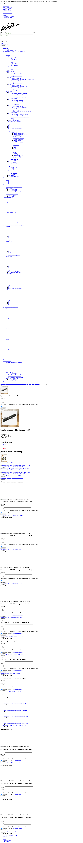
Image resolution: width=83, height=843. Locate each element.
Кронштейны (9, 91)
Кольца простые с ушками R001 (18, 81)
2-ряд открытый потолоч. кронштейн (19, 97)
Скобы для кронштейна (13, 120)
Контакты (5, 11)
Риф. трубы (13, 164)
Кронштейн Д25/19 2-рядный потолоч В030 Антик (12, 475)
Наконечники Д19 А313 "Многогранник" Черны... (12, 617)
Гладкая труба (14, 141)
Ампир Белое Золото (18, 142)
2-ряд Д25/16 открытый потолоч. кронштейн (21, 110)
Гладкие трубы (14, 163)
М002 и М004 (14, 63)
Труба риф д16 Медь (18, 156)
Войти (4, 15)
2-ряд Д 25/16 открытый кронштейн (19, 107)
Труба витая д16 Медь (18, 136)
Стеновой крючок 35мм (11, 50)
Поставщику (6, 841)
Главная (2, 384)
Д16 (9, 56)
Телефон (2, 399)
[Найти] (34, 32)
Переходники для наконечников (15, 128)
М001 (12, 62)
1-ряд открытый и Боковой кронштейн (19, 114)
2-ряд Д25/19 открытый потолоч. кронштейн (21, 111)
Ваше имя (3, 398)
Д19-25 (9, 77)
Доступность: (3, 438)
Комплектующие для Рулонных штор (14, 187)
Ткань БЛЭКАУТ (9, 188)
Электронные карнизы (8, 197)
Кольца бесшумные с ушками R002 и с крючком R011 (23, 79)
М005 (12, 58)
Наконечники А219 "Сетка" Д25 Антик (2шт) (11, 673)
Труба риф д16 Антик (18, 155)
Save (5, 448)
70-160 (7, 183)
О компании (6, 6)
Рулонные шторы (7, 185)
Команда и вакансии (7, 837)
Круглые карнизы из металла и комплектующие (13, 53)
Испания (13, 118)
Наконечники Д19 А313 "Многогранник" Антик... (12, 515)
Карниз (7, 52)
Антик (14, 143)
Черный (15, 153)
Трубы (7, 129)
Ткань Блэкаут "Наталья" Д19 (14, 189)
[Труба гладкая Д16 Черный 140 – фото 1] (10, 426)
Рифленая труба (14, 154)
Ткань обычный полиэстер (12, 194)
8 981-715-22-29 (8, 33)
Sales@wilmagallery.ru (5, 35)
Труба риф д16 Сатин (18, 157)
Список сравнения (7, 18)
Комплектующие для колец (14, 90)
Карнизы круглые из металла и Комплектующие (14, 51)
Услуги (4, 839)
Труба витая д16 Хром (18, 140)
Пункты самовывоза (7, 13)
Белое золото (16, 145)
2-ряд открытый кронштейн (17, 96)
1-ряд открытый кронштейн (17, 94)
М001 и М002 (14, 57)
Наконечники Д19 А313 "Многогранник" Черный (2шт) (13, 473)
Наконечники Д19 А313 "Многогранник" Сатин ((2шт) (13, 469)
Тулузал (12, 119)
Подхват (7, 49)
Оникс (14, 148)
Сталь (14, 150)
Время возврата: (4, 435)
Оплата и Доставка (7, 7)
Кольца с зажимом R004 (16, 76)
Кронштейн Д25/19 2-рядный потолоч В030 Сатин (12, 478)
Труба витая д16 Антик (18, 133)
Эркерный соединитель (13, 176)
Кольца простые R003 (16, 74)
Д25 (9, 66)
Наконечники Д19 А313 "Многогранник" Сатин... (12, 583)
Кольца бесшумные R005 (16, 73)
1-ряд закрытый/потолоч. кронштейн (19, 93)
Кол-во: (2, 440)
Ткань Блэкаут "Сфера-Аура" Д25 (15, 192)
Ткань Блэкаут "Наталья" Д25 (14, 190)
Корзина (2, 43)
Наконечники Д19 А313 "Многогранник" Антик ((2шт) (13, 462)
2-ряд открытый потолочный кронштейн (20, 117)
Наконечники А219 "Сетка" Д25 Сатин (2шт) (11, 691)
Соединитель (11, 175)
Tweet (4, 444)
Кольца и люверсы (10, 71)
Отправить (3, 408)
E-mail (2, 402)
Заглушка (8, 55)
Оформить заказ (4, 44)
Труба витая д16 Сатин (18, 138)
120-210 (7, 178)
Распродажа (5, 184)
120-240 (7, 180)
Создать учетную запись (8, 16)
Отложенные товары (7, 17)
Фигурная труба (14, 159)
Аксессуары (5, 48)
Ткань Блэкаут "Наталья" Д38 (14, 191)
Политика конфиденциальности (10, 835)
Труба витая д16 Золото (18, 135)
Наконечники (9, 122)
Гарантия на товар (7, 840)
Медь (14, 147)
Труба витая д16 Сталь (18, 139)
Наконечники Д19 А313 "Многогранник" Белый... (12, 549)
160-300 (7, 181)
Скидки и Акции (7, 10)
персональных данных (18, 406)
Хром (14, 152)
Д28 (9, 70)
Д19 (9, 60)
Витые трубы (14, 132)
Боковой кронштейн (15, 98)
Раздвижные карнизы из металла (10, 177)
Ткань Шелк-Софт (12, 196)
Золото (15, 146)
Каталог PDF (6, 9)
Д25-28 (9, 84)
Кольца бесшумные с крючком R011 (19, 86)
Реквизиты (5, 836)
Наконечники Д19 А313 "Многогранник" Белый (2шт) (13, 466)
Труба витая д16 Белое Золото (20, 134)
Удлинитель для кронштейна (14, 121)
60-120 (7, 182)
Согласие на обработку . (12, 406)
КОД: (2, 437)
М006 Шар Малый (15, 59)
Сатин (14, 149)
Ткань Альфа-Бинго (12, 195)
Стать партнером (7, 8)
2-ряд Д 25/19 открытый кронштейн (19, 108)
